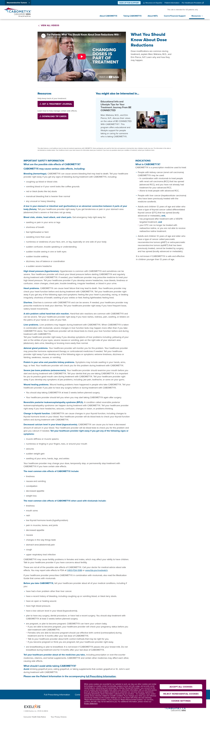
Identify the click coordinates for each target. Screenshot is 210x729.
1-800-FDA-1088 (74, 570)
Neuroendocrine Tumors (17, 2)
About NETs (153, 15)
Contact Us (80, 694)
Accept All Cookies (181, 686)
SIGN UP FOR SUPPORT (129, 2)
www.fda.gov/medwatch (96, 570)
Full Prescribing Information (57, 694)
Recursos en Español (153, 2)
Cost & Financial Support (174, 15)
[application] (82, 56)
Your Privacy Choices (59, 717)
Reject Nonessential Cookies (181, 693)
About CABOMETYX (108, 15)
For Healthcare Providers (191, 2)
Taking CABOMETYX (132, 15)
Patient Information (172, 2)
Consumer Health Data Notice (35, 717)
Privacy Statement (90, 703)
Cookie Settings (181, 700)
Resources (196, 15)
